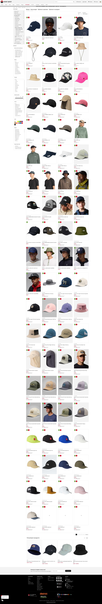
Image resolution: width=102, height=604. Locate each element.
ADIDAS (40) (16, 62)
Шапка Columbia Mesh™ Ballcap (79, 423)
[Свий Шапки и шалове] (23, 27)
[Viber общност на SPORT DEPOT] (59, 580)
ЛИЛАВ (22, 121)
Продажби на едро (30, 582)
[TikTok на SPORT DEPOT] (57, 580)
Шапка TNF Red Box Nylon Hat (31, 450)
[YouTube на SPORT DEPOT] (61, 578)
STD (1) (16, 92)
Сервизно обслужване (31, 583)
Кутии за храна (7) (17, 41)
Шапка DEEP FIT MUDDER (62, 242)
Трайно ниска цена (39, 587)
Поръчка (38, 580)
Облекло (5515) (16, 11)
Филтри (14, 45)
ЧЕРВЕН (22, 123)
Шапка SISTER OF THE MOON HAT (32, 88)
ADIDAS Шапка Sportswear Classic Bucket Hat (80, 562)
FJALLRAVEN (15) (17, 71)
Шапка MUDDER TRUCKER (46, 216)
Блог (28, 580)
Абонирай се (68, 570)
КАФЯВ (20, 121)
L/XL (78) (16, 81)
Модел (15, 127)
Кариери (29, 581)
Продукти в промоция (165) (19, 51)
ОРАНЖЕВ (16, 123)
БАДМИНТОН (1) (17, 104)
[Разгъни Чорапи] (23, 26)
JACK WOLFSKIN (76, 36)
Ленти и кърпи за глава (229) (19, 31)
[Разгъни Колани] (23, 23)
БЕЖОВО (15, 121)
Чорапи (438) (16, 26)
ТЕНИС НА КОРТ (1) (17, 115)
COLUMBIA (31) (17, 67)
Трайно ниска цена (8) (18, 148)
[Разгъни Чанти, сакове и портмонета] (23, 18)
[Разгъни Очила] (23, 22)
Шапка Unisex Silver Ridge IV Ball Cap (48, 344)
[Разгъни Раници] (23, 17)
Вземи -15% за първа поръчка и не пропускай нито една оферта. (41, 570)
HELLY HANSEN (28, 36)
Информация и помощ (40, 577)
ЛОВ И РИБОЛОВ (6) (18, 108)
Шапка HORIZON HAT (77, 450)
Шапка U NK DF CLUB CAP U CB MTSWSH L (49, 64)
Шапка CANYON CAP (61, 114)
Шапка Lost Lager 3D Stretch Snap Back (65, 293)
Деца (13, 4)
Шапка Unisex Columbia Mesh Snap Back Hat (81, 398)
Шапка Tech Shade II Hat (78, 165)
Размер (15, 77)
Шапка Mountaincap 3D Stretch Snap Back (80, 371)
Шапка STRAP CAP (29, 191)
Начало (2, 4)
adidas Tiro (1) (17, 136)
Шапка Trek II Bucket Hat (78, 319)
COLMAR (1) (16, 66)
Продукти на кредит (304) (18, 52)
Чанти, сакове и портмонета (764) (17, 19)
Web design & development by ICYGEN (51, 602)
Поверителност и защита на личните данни (44, 600)
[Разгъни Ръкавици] (23, 20)
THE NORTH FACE (76, 190)
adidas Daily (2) (17, 130)
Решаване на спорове (51, 577)
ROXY (74, 62)
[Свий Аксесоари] (23, 15)
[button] (85, 538)
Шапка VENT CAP (77, 140)
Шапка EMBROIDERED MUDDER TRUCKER (33, 216)
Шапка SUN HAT (61, 191)
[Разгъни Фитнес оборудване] (23, 43)
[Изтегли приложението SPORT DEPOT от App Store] (59, 587)
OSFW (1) (16, 88)
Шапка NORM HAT (77, 191)
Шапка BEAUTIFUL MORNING (63, 88)
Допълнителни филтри (18, 48)
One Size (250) (17, 85)
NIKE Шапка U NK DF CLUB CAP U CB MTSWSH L (48, 562)
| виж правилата (63, 6)
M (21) (16, 82)
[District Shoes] (44, 594)
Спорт (15, 101)
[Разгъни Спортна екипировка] (23, 14)
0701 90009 (67, 584)
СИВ (19, 123)
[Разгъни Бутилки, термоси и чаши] (23, 36)
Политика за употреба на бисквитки (60, 600)
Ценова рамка (16, 94)
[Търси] (74, 2)
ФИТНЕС (42, 4)
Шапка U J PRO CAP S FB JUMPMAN (32, 293)
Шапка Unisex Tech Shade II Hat (79, 344)
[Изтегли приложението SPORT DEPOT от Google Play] (59, 583)
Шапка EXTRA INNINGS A (78, 88)
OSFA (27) (16, 86)
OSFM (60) (16, 87)
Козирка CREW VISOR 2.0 (46, 165)
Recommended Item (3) (18, 147)
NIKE (42, 62)
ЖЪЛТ (18, 121)
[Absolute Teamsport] (44, 597)
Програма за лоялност (40, 588)
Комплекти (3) (17, 33)
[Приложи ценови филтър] (22, 96)
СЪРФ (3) (16, 114)
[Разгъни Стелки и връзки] (23, 38)
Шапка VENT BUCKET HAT (78, 37)
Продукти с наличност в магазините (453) (18, 56)
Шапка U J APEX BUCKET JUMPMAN (48, 268)
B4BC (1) (16, 140)
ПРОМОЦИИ (27, 4)
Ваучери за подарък (39, 586)
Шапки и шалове (23, 7)
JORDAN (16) (17, 74)
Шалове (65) (17, 34)
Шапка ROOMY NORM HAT (78, 501)
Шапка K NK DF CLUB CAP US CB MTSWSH (33, 242)
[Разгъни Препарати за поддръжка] (23, 39)
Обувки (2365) (16, 12)
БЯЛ (16, 121)
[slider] (14, 98)
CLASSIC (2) (16, 141)
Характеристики (17, 144)
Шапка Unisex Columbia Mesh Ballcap (64, 423)
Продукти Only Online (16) (18, 54)
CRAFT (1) (16, 68)
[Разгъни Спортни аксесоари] (23, 25)
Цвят (15, 119)
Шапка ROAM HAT (29, 63)
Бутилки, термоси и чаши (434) (18, 36)
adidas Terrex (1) (17, 135)
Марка (15, 59)
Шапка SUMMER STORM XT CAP (47, 114)
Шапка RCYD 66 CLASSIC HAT (63, 216)
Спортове (17, 4)
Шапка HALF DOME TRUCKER (31, 501)
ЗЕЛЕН (19, 121)
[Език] (100, 2)
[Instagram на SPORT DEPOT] (57, 578)
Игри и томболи (39, 589)
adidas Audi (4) (17, 129)
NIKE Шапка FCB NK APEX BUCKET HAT (33, 561)
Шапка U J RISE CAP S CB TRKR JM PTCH (80, 268)
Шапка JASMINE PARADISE (46, 88)
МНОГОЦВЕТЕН (15, 123)
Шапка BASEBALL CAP (78, 114)
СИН (20, 123)
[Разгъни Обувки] (23, 12)
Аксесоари (19, 7)
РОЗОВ (18, 123)
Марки (22, 4)
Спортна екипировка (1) (17, 14)
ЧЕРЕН (15, 124)
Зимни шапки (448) (18, 30)
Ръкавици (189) (17, 20)
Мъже (6, 4)
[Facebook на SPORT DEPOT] (59, 578)
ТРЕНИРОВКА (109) (17, 116)
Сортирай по (84, 12)
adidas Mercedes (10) (18, 134)
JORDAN (43, 36)
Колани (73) (16, 23)
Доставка (38, 581)
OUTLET (32, 4)
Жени (10, 4)
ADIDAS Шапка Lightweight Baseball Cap (65, 561)
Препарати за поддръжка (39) (18, 40)
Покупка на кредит (39, 583)
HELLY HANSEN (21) (17, 72)
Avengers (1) (16, 139)
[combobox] (64, 2)
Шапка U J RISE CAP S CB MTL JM (47, 37)
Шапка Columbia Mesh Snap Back (64, 63)
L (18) (16, 80)
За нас (29, 577)
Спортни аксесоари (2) (18, 24)
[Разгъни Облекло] (23, 11)
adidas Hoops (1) (17, 133)
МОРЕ (47, 4)
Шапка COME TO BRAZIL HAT (79, 63)
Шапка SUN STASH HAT (78, 242)
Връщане (38, 582)
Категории (15, 9)
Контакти (66, 577)
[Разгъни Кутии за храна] (23, 42)
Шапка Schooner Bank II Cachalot (32, 370)
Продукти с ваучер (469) (18, 53)
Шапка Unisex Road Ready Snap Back (64, 370)
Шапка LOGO (28, 37)
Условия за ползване (52, 600)
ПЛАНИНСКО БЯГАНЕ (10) (18, 110)
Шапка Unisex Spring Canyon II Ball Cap (49, 319)
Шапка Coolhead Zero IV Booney (47, 293)
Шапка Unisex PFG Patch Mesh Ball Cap (33, 397)
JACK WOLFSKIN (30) (18, 73)
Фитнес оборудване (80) (17, 43)
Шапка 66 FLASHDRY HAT (62, 501)
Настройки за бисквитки (51, 580)
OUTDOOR (37, 4)
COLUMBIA (59, 62)
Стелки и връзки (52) (18, 38)
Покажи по (80, 12)
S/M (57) (16, 91)
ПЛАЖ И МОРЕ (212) (18, 109)
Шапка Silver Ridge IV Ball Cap (63, 344)
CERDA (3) (16, 65)
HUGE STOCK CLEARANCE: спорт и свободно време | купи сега (47, 6)
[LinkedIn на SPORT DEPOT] (61, 580)
